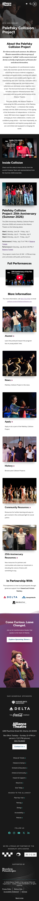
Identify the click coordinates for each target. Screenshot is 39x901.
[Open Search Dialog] (31, 4)
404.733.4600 (19, 741)
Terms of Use (18, 889)
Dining (19, 808)
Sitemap (24, 892)
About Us (19, 783)
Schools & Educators (19, 768)
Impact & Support (19, 778)
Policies (18, 818)
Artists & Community (19, 773)
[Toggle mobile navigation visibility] (35, 4)
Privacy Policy (6, 889)
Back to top (19, 898)
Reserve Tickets (7, 250)
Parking (18, 803)
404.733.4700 (25, 299)
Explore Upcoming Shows (19, 639)
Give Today (19, 788)
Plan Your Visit (19, 798)
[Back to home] (6, 4)
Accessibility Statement (11, 892)
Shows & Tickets (18, 758)
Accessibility (19, 813)
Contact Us (18, 747)
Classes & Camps (19, 763)
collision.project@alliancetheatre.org (19, 301)
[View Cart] (27, 4)
